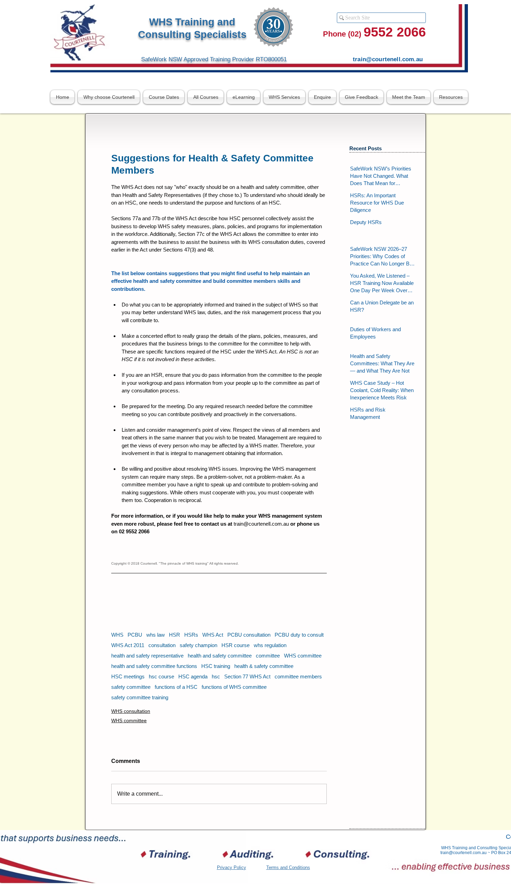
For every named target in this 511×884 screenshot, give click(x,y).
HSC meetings (128, 676)
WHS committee (303, 656)
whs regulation (270, 645)
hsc (216, 676)
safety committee (131, 687)
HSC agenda (193, 676)
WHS (117, 635)
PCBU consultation (248, 635)
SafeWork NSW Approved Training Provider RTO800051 (214, 59)
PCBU (135, 635)
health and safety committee (220, 656)
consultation (162, 645)
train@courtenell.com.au (463, 852)
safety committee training (139, 697)
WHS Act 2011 (127, 645)
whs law (155, 635)
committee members (298, 676)
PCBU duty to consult (299, 635)
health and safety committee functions (154, 666)
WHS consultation (130, 711)
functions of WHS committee (234, 687)
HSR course (235, 645)
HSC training (215, 666)
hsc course (161, 676)
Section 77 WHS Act (247, 676)
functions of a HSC (176, 687)
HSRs (191, 635)
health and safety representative (147, 656)
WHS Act (212, 635)
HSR (174, 635)
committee (268, 656)
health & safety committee (263, 666)
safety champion (198, 645)
